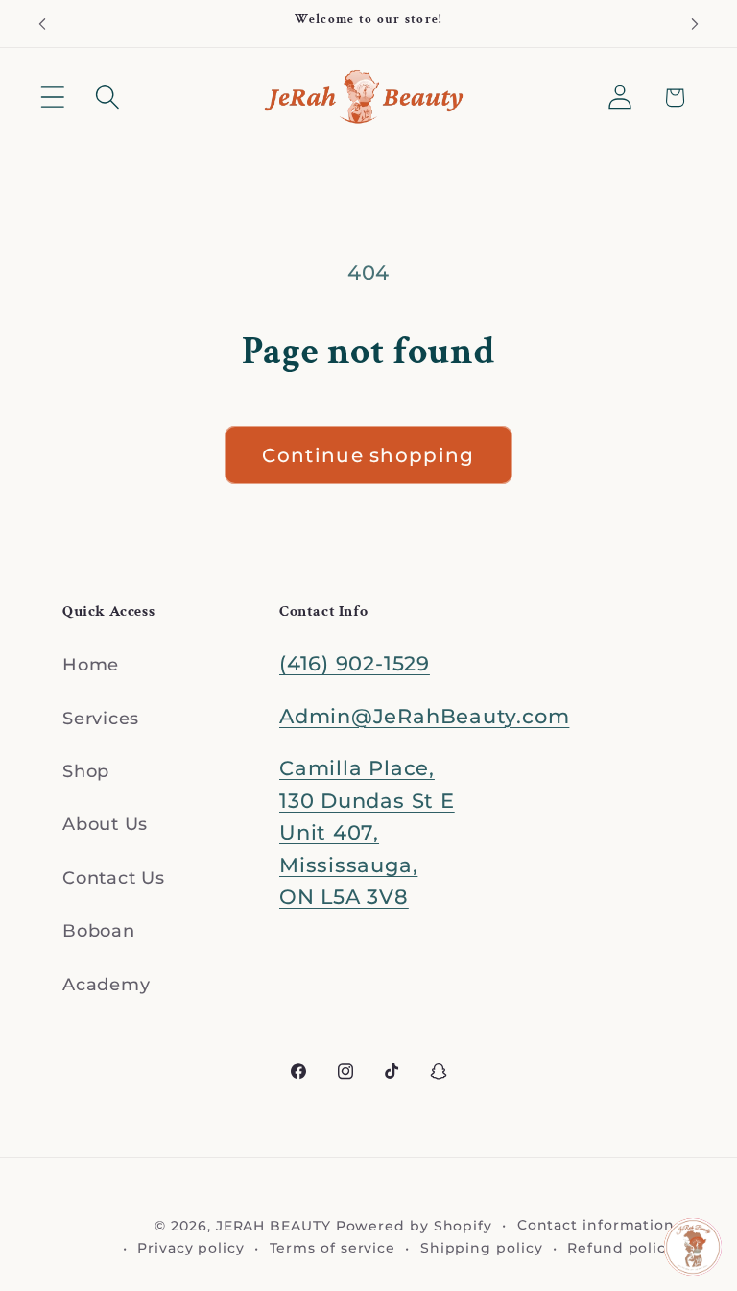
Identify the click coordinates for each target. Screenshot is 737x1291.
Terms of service (333, 1247)
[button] (52, 97)
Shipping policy (481, 1247)
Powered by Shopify (414, 1225)
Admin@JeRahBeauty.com (424, 716)
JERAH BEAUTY (273, 1225)
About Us (105, 824)
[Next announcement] (695, 24)
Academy (106, 984)
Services (100, 718)
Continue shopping (368, 455)
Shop (85, 771)
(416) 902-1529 (354, 663)
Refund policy (621, 1247)
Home (90, 664)
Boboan (98, 930)
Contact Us (113, 877)
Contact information (596, 1224)
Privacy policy (191, 1247)
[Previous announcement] (42, 24)
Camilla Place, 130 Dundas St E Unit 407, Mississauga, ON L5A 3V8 (367, 832)
